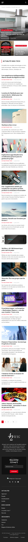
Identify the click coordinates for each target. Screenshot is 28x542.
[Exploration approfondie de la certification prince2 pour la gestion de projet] (14, 146)
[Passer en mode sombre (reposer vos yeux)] (25, 2)
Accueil (3, 7)
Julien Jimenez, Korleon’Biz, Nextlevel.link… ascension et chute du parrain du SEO (14, 405)
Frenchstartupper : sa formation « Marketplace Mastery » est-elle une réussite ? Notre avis (13, 310)
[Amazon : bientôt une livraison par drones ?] (14, 210)
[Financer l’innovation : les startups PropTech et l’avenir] (14, 333)
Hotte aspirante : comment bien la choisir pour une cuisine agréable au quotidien (12, 34)
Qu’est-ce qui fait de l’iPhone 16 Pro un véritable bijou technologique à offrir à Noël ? (21, 51)
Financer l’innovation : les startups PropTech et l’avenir (14, 343)
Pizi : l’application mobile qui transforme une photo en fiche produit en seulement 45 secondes (14, 188)
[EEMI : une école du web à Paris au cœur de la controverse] (7, 49)
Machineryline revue (9, 125)
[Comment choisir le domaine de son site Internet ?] (14, 365)
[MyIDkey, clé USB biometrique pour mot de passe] (14, 239)
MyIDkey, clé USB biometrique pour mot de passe (12, 249)
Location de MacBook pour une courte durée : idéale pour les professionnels (12, 95)
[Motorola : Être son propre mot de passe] (14, 269)
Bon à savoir (6, 505)
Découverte (6, 517)
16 (13, 421)
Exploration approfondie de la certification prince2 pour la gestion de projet (12, 157)
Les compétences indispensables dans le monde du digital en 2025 (13, 76)
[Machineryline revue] (14, 116)
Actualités (8, 7)
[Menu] (3, 2)
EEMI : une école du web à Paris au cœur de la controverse (7, 52)
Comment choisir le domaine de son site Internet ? (13, 374)
